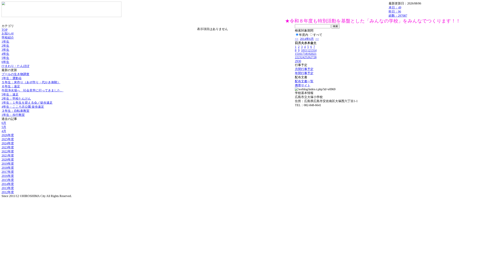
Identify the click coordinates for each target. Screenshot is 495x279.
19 (308, 53)
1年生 (5, 41)
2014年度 (8, 184)
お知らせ (8, 33)
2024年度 (8, 143)
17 (302, 53)
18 (305, 53)
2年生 (5, 45)
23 (299, 57)
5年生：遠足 (10, 94)
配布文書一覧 (304, 81)
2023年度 (8, 147)
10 (302, 50)
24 (302, 57)
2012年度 (8, 192)
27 (311, 57)
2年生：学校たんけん (16, 98)
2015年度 (8, 180)
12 (308, 50)
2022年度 (8, 151)
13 (311, 50)
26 (308, 57)
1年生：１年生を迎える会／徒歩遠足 (27, 102)
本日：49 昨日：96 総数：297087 (398, 11)
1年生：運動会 (12, 78)
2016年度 (8, 175)
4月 (4, 131)
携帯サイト (302, 85)
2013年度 (8, 188)
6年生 (5, 62)
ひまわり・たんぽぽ (15, 66)
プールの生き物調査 (15, 74)
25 (305, 57)
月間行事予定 (304, 69)
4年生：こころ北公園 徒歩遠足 (23, 106)
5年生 (5, 57)
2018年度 (8, 167)
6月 (4, 123)
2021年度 (8, 155)
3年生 (5, 49)
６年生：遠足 (11, 86)
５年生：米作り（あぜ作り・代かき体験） (31, 82)
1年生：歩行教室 (13, 114)
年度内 (303, 34)
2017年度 (8, 171)
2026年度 (8, 135)
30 (299, 61)
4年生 (5, 53)
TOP (5, 29)
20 (311, 53)
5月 (4, 127)
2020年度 (8, 159)
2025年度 (8, 139)
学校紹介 (8, 37)
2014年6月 (307, 38)
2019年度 (8, 163)
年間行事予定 (304, 73)
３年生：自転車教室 (15, 110)
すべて (317, 34)
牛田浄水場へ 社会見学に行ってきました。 (32, 90)
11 (305, 50)
